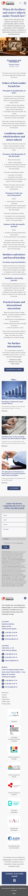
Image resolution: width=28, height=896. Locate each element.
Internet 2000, (6, 607)
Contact (4, 695)
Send (5, 547)
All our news (14, 488)
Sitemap (4, 697)
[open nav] (25, 3)
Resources (5, 692)
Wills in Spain (15, 363)
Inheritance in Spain (15, 359)
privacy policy (20, 543)
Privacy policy (6, 704)
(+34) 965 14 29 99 (17, 508)
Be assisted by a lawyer (14, 369)
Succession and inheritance (14, 61)
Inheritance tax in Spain (15, 361)
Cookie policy (6, 701)
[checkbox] (2, 543)
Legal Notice (6, 699)
